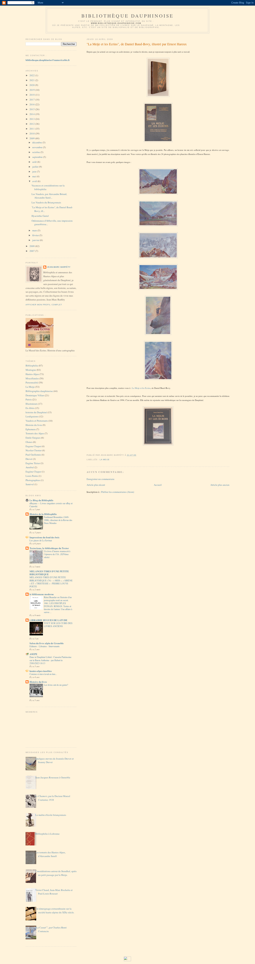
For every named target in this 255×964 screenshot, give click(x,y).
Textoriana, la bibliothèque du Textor (49, 548)
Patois (29, 399)
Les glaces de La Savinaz (40, 540)
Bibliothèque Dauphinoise (127, 15)
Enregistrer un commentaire (100, 479)
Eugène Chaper (33, 471)
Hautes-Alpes (32, 374)
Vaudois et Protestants (37, 420)
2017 (32, 99)
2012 (32, 123)
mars (35, 230)
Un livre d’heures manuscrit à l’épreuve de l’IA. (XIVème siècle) (57, 554)
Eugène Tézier (33, 463)
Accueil (158, 484)
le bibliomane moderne (41, 594)
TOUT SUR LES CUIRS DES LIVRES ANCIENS (58, 625)
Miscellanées (32, 378)
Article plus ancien (219, 484)
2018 (32, 94)
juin (34, 171)
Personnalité (32, 382)
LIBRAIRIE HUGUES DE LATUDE (48, 620)
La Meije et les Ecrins (141, 388)
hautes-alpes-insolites (40, 671)
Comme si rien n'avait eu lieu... (43, 673)
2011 (32, 128)
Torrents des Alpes (35, 433)
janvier (36, 240)
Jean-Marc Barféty (59, 267)
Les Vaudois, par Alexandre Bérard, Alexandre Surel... (49, 195)
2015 (32, 109)
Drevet (29, 459)
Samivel (30, 484)
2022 (32, 75)
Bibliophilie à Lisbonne (47, 833)
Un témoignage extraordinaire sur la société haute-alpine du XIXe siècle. (54, 910)
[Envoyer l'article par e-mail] (137, 455)
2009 (32, 138)
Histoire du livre (34, 425)
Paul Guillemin (33, 454)
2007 (32, 251)
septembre (37, 157)
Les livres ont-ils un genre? (56, 684)
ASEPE (33, 654)
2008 (32, 246)
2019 (32, 90)
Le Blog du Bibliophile (41, 500)
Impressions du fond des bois (44, 537)
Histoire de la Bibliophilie (43, 514)
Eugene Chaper (33, 446)
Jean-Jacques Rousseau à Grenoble (52, 777)
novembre (37, 147)
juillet (35, 166)
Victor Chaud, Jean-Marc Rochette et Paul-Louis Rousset (54, 891)
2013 (32, 119)
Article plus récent (96, 484)
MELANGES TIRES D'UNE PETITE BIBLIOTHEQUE (49, 572)
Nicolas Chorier (33, 450)
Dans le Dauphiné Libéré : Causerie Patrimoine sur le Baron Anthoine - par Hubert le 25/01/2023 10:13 (50, 660)
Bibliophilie (32, 365)
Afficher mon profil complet (44, 305)
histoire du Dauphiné (36, 412)
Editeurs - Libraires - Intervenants (44, 646)
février (35, 235)
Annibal (30, 467)
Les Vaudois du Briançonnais (46, 202)
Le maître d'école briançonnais (50, 815)
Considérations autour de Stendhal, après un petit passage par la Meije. (56, 873)
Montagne (31, 369)
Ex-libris (30, 408)
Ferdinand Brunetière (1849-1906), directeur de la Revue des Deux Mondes (58, 520)
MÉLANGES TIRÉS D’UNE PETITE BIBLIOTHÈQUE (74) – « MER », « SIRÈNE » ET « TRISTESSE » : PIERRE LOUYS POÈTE (51, 582)
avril (35, 181)
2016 (32, 104)
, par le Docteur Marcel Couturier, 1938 (52, 797)
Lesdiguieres (32, 416)
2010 (32, 133)
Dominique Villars (35, 395)
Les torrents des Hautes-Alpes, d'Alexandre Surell (50, 854)
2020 (32, 85)
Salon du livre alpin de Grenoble (46, 643)
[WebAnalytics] (127, 960)
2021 (32, 80)
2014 (32, 114)
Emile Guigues (33, 437)
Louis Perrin (32, 476)
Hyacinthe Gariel (40, 216)
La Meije (30, 386)
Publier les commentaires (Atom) (117, 492)
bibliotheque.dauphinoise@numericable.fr (48, 60)
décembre (37, 142)
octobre (36, 152)
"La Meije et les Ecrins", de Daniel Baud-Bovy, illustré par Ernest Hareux (137, 44)
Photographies (33, 480)
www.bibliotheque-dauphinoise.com (116, 23)
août (34, 161)
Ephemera (31, 429)
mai (34, 176)
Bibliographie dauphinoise (39, 391)
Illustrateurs (32, 403)
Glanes (29, 442)
